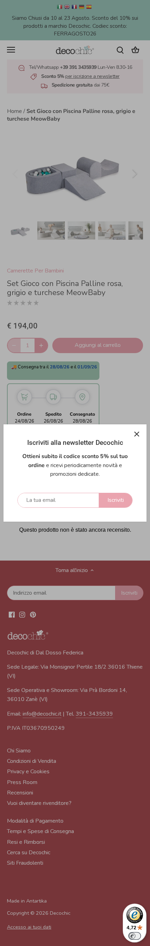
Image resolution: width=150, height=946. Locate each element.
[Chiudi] (136, 434)
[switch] (134, 936)
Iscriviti (115, 500)
